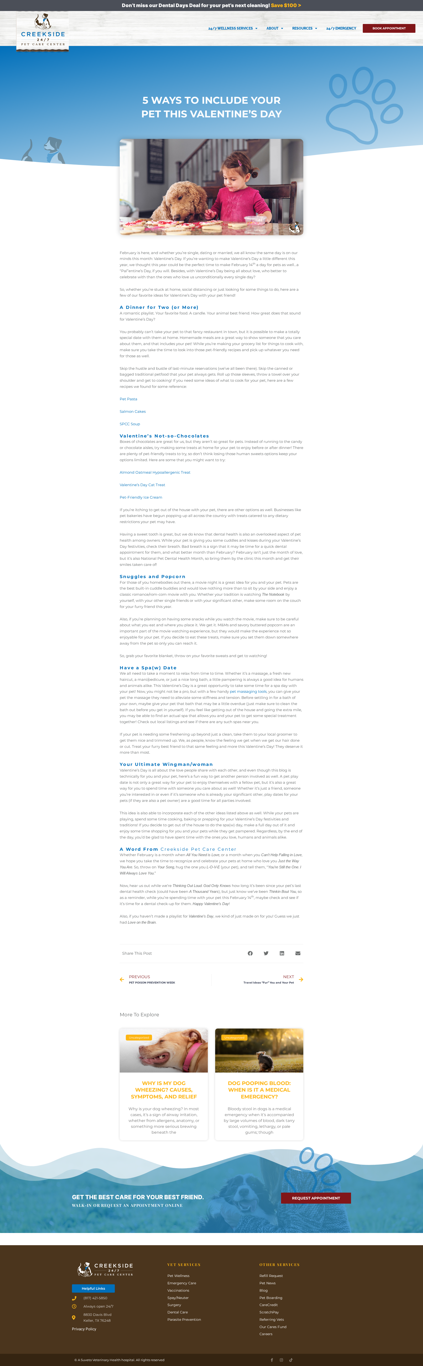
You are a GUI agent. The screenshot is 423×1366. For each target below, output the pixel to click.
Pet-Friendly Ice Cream (141, 497)
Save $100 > (286, 5)
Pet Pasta (128, 399)
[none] (272, 1360)
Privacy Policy (84, 1329)
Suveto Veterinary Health (101, 1360)
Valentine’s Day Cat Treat (142, 484)
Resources (302, 28)
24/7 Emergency (341, 28)
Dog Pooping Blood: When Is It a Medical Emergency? (259, 1090)
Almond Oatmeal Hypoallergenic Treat (155, 472)
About (273, 28)
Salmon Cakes (133, 411)
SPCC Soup (130, 424)
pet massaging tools (248, 691)
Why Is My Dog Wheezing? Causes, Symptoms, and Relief (164, 1090)
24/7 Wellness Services (230, 28)
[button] (250, 953)
